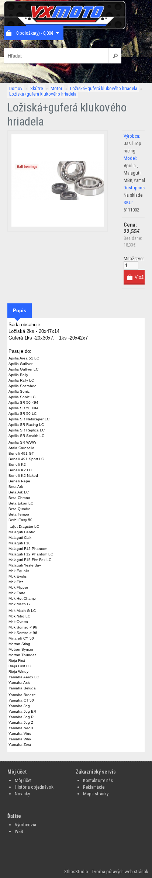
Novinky (22, 793)
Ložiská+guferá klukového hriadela (103, 88)
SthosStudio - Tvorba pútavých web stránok (106, 871)
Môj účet (23, 780)
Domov (16, 88)
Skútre (36, 88)
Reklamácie (93, 787)
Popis (19, 310)
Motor (56, 88)
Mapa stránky (95, 793)
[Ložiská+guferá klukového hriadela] (57, 225)
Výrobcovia (25, 824)
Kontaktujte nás (98, 780)
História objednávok (34, 787)
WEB (19, 831)
